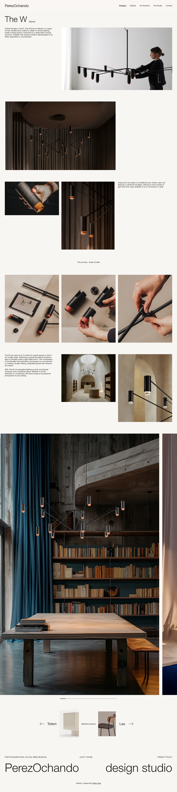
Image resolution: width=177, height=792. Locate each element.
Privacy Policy (165, 757)
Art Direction (145, 6)
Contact (169, 6)
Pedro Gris (96, 783)
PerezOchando (17, 5)
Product (122, 6)
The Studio (157, 6)
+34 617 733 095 (85, 757)
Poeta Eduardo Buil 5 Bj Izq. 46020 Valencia (26, 757)
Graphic (133, 6)
